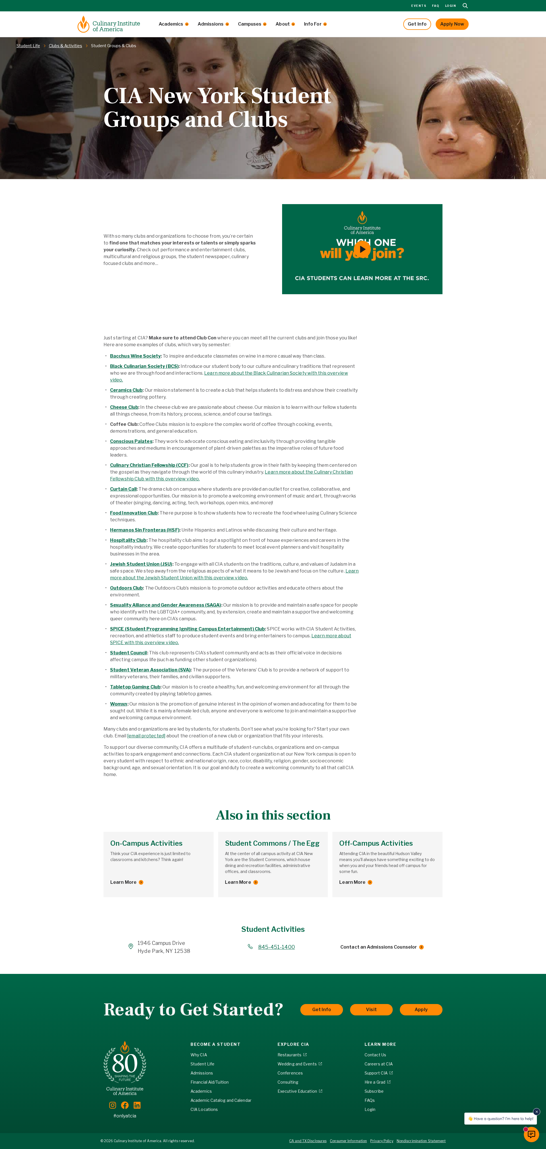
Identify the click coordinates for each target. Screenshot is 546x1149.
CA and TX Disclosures (307, 1141)
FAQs (370, 1100)
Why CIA (199, 1054)
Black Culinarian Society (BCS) (144, 366)
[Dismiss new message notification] (536, 1111)
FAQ (435, 5)
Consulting (288, 1082)
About (283, 24)
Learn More (123, 882)
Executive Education (297, 1091)
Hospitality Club (128, 540)
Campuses (250, 24)
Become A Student (216, 1044)
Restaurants (289, 1054)
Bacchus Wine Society (135, 356)
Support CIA (376, 1073)
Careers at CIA (379, 1063)
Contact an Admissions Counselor (378, 947)
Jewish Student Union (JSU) (141, 564)
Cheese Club (124, 407)
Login (450, 5)
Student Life (202, 1063)
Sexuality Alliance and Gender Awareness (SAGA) (165, 605)
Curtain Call (123, 489)
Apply (421, 1009)
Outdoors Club (126, 588)
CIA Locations (204, 1109)
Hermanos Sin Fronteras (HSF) (144, 530)
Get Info (417, 24)
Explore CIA (293, 1044)
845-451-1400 (276, 947)
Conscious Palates (131, 441)
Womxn (118, 704)
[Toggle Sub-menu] (187, 24)
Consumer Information (348, 1141)
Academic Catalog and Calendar (221, 1100)
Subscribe (374, 1091)
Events (418, 5)
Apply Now (452, 24)
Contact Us (375, 1054)
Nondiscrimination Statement (421, 1141)
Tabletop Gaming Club (135, 687)
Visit (371, 1009)
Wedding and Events (297, 1063)
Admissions (211, 24)
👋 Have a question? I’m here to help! (500, 1118)
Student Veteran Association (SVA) (150, 670)
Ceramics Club (126, 390)
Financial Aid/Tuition (210, 1082)
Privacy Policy (381, 1141)
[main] (273, 487)
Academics (171, 24)
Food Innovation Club (134, 513)
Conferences (290, 1073)
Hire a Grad (375, 1082)
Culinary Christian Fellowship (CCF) (149, 465)
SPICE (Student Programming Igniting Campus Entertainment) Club (187, 629)
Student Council (128, 653)
